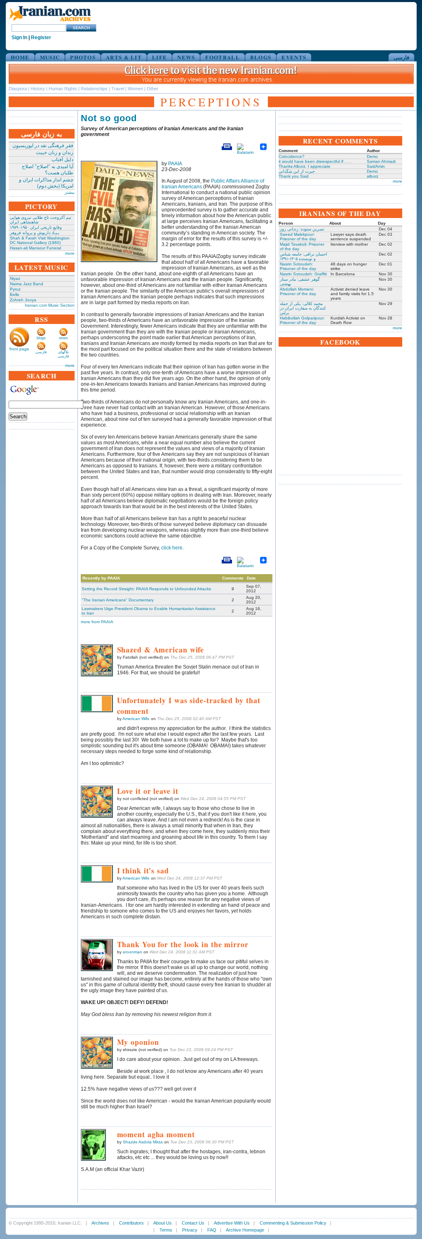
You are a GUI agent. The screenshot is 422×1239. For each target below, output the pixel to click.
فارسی (401, 57)
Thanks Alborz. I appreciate (305, 166)
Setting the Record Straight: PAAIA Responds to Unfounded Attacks (146, 589)
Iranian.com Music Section (50, 305)
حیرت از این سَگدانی (297, 171)
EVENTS (293, 57)
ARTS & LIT (124, 57)
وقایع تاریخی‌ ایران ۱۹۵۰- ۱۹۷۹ (36, 227)
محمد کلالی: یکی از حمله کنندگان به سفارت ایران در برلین (303, 308)
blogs (41, 338)
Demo (372, 156)
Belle (14, 294)
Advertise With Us (232, 1222)
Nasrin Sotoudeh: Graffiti (303, 274)
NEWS (186, 57)
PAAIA (175, 164)
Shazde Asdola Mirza (143, 1142)
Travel (117, 88)
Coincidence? (292, 156)
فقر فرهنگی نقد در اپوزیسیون (42, 145)
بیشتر (70, 192)
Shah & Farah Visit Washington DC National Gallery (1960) (40, 240)
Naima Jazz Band (26, 284)
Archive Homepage (245, 1229)
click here (172, 548)
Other (152, 88)
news (63, 338)
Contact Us (193, 1222)
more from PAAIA (97, 622)
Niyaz (15, 278)
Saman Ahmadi (381, 161)
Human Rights (63, 88)
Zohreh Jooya (23, 300)
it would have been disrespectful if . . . (315, 161)
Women (135, 88)
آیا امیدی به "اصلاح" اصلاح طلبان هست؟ (47, 170)
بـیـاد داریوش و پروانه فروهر (34, 232)
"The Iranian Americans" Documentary (118, 600)
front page (19, 349)
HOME (20, 57)
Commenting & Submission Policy (293, 1222)
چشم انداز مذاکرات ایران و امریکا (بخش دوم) (46, 183)
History (37, 88)
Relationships (94, 88)
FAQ (211, 1229)
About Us (162, 1222)
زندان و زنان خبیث (54, 152)
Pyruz (15, 289)
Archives (100, 1222)
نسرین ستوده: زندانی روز (302, 229)
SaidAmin (376, 166)
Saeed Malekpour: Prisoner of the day (298, 236)
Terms (165, 1229)
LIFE (159, 57)
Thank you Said (294, 176)
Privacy (189, 1229)
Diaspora (18, 88)
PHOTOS (83, 57)
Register (41, 37)
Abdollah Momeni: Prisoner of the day (298, 291)
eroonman (132, 952)
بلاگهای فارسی (63, 354)
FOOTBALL (222, 57)
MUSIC (50, 57)
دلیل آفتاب (62, 159)
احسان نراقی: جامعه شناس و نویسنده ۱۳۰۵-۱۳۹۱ (303, 256)
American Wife (136, 718)
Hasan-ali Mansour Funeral (35, 248)
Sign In (19, 37)
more (70, 253)
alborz (372, 176)
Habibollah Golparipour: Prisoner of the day (302, 320)
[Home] (50, 21)
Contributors (131, 1222)
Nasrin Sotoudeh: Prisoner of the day (298, 266)
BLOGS (261, 57)
